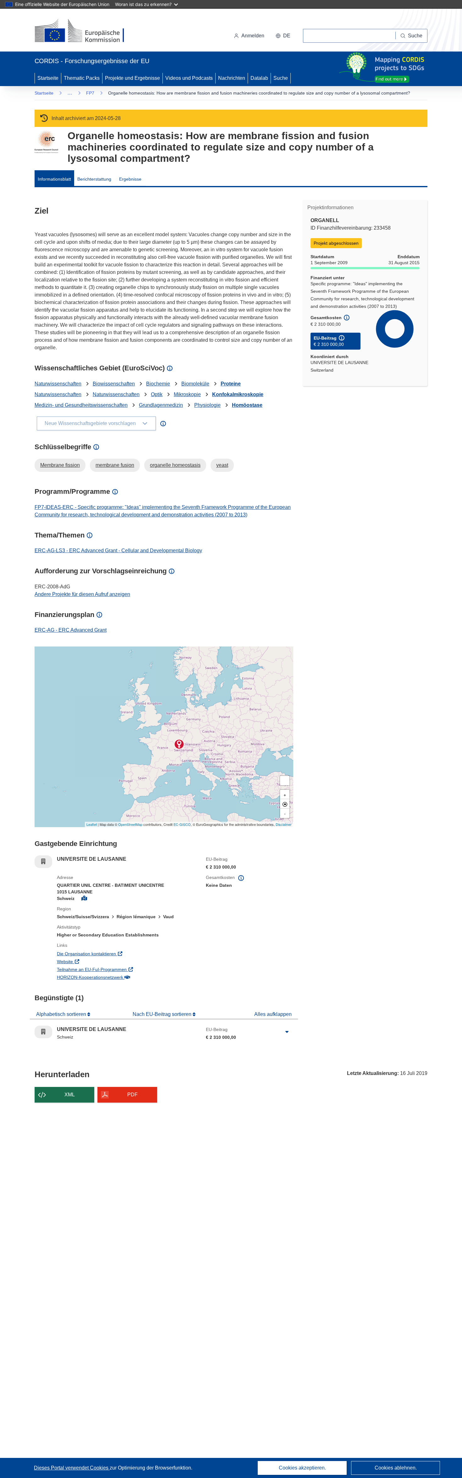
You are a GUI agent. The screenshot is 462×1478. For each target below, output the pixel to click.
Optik (156, 394)
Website (91, 961)
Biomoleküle (195, 383)
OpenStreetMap (130, 824)
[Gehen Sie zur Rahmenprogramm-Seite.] (46, 142)
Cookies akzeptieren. (302, 1467)
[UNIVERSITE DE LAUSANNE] (179, 744)
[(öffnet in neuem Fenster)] (85, 31)
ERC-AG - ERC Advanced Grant (71, 630)
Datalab (259, 78)
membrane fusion (115, 465)
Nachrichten (231, 78)
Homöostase (247, 405)
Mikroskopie (187, 394)
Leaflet (91, 824)
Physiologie (207, 405)
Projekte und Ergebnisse (132, 78)
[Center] (284, 804)
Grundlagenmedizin (161, 405)
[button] (283, 36)
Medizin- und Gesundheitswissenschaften (81, 405)
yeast (222, 465)
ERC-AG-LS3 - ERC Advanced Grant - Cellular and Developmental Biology (118, 550)
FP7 (90, 92)
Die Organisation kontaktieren (112, 953)
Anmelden (252, 35)
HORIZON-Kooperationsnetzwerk (116, 977)
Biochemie (158, 383)
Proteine (231, 383)
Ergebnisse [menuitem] (130, 179)
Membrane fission (60, 465)
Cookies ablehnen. (396, 1467)
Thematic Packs (82, 78)
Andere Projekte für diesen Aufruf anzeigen (82, 594)
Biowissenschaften (114, 383)
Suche (280, 78)
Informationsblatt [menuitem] (54, 179)
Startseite (47, 78)
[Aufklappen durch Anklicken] (287, 1032)
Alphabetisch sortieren (61, 1014)
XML (69, 1094)
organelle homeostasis (175, 465)
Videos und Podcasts (189, 78)
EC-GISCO (182, 824)
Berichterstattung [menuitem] (94, 179)
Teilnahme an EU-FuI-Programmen (118, 969)
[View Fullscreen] (284, 780)
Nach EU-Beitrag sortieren (163, 1014)
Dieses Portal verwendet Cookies (72, 1467)
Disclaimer (284, 824)
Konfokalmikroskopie (237, 394)
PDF (132, 1094)
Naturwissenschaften (58, 383)
